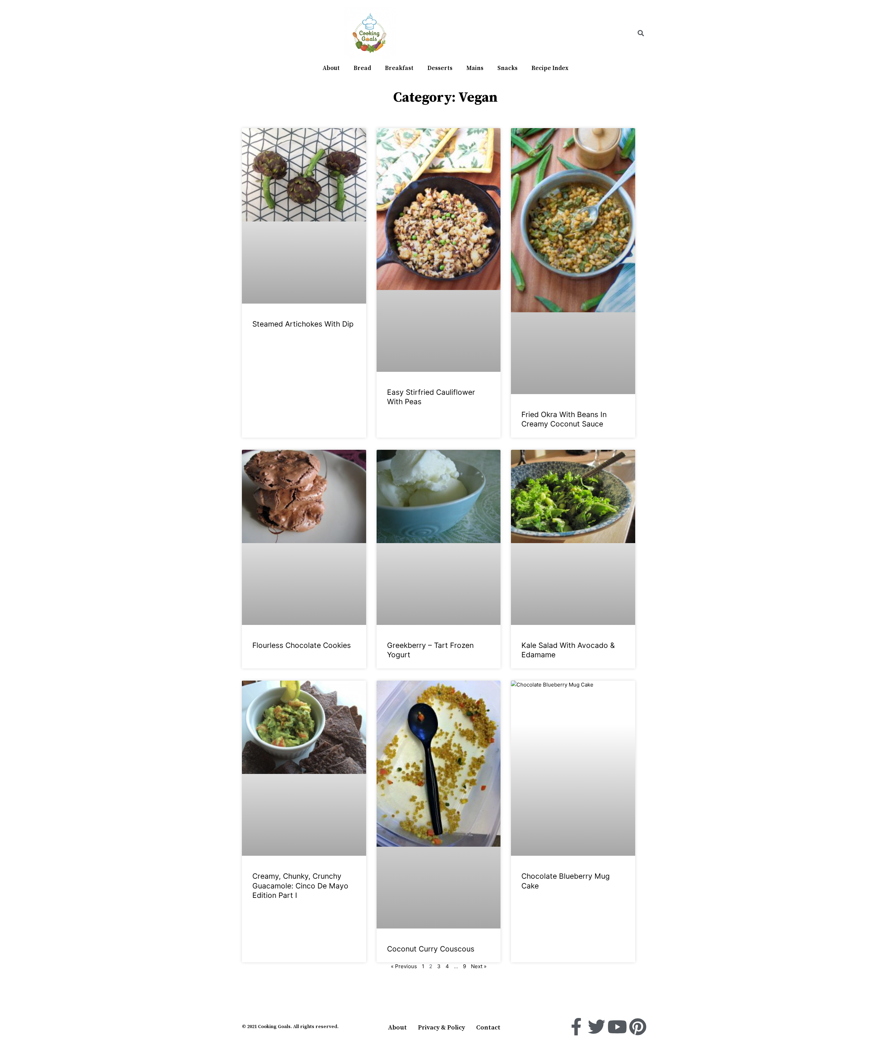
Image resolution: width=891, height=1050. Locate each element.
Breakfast (399, 68)
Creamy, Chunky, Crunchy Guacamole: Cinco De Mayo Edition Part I (300, 886)
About (331, 68)
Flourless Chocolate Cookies (301, 645)
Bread (362, 68)
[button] (640, 33)
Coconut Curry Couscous (430, 949)
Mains (474, 68)
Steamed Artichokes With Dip (303, 324)
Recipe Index (549, 68)
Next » (479, 966)
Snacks (507, 68)
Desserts (439, 68)
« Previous (404, 966)
